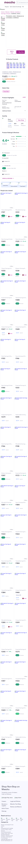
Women (7, 12)
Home (2, 12)
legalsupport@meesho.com (6, 839)
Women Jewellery (15, 12)
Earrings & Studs (5, 13)
